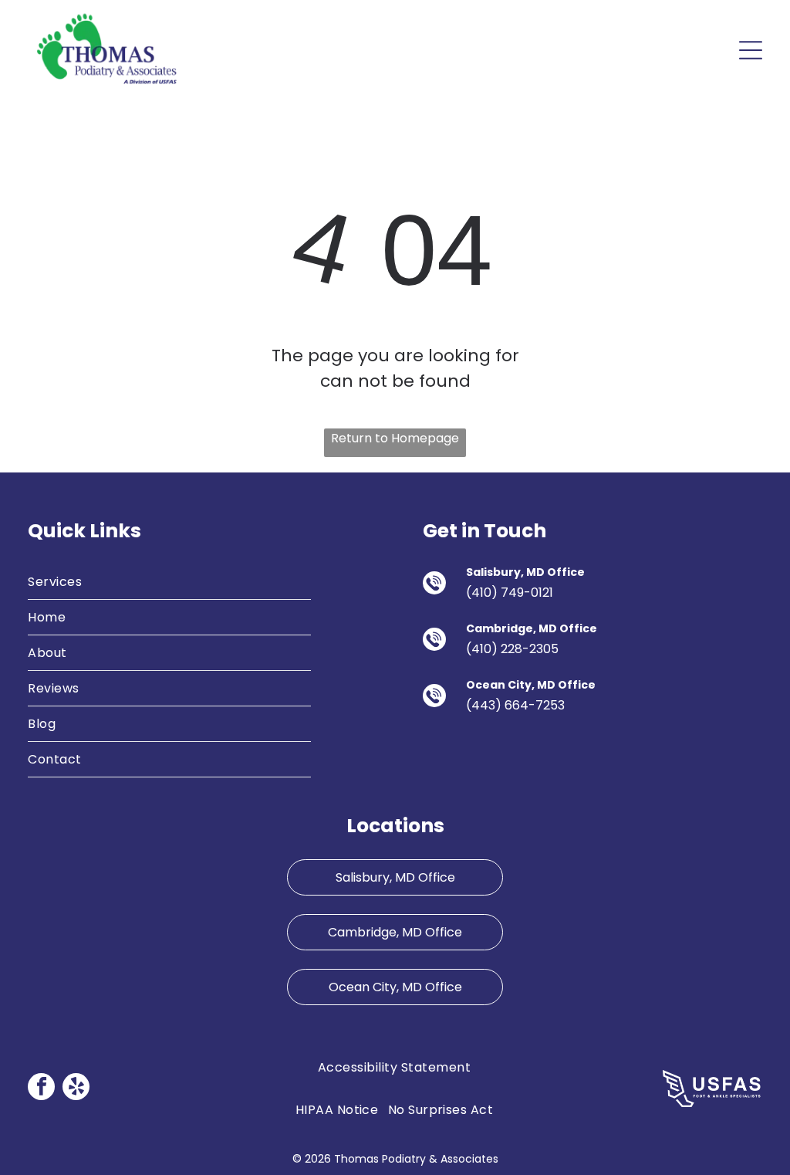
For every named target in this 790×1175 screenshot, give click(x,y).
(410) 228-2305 (512, 649)
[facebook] (41, 1088)
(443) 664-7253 (515, 705)
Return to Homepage (395, 438)
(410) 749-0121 (509, 592)
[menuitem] (169, 582)
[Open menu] (750, 50)
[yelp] (75, 1088)
